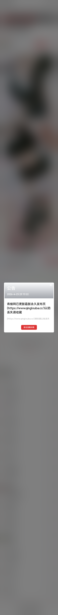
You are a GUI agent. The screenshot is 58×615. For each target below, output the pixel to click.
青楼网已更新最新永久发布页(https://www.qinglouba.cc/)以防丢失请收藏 (29, 308)
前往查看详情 (29, 327)
